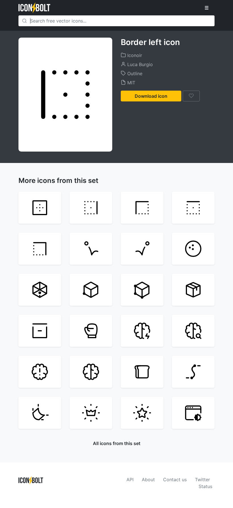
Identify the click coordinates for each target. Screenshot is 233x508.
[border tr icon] (39, 249)
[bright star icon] (142, 413)
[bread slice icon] (142, 372)
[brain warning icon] (39, 372)
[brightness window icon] (193, 413)
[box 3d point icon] (91, 290)
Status (205, 486)
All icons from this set (116, 443)
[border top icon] (193, 208)
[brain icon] (91, 372)
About (148, 479)
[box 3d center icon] (39, 290)
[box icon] (39, 331)
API (130, 479)
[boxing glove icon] (91, 331)
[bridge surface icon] (39, 413)
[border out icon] (39, 208)
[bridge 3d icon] (193, 372)
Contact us (175, 479)
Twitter (202, 479)
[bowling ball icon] (193, 249)
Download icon (151, 96)
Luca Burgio (139, 64)
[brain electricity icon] (142, 331)
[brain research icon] (193, 331)
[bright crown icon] (91, 413)
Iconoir (134, 55)
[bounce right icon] (142, 249)
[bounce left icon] (91, 249)
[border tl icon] (142, 208)
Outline (134, 73)
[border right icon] (91, 208)
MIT (130, 82)
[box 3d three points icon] (142, 290)
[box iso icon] (193, 290)
